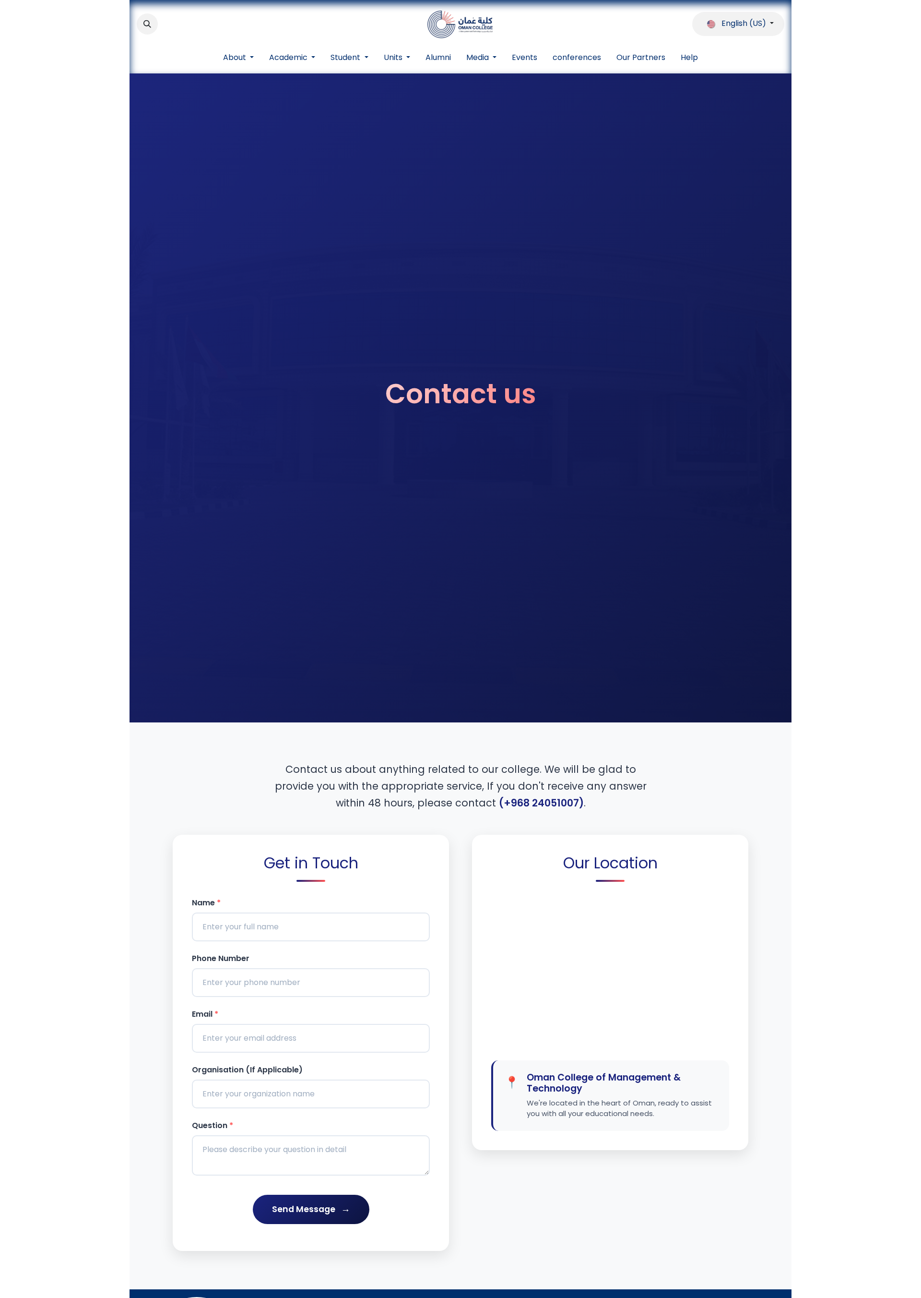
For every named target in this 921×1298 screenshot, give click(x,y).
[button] (147, 24)
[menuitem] (238, 57)
